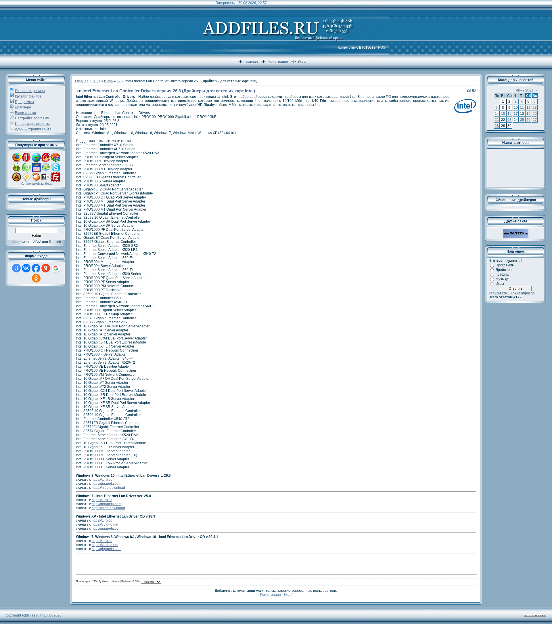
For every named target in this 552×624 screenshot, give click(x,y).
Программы (24, 102)
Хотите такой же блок (36, 183)
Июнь (108, 81)
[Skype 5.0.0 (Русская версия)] (55, 171)
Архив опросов (522, 293)
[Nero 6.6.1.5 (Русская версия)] (46, 161)
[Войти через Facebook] (36, 268)
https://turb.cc (102, 480)
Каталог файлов (28, 96)
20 (535, 114)
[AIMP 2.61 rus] (16, 180)
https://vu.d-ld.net (105, 524)
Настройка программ (32, 118)
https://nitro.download (108, 488)
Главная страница (30, 91)
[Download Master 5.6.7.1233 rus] (36, 161)
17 (119, 81)
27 (535, 120)
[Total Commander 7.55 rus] (36, 171)
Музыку (502, 279)
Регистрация (277, 62)
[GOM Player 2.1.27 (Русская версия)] (36, 180)
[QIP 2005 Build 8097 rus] (16, 171)
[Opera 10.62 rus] (26, 161)
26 (528, 120)
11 (522, 108)
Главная (251, 62)
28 (497, 126)
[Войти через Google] (55, 268)
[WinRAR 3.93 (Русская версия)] (55, 161)
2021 (96, 81)
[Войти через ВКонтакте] (26, 268)
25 (522, 120)
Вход (302, 62)
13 (535, 108)
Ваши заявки (25, 113)
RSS (381, 47)
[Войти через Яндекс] (45, 268)
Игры (500, 284)
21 (497, 120)
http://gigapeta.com (106, 484)
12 (528, 108)
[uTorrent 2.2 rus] (26, 171)
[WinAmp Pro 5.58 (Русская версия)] (26, 180)
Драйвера (23, 107)
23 (509, 120)
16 (509, 114)
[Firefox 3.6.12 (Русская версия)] (16, 161)
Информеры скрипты (32, 124)
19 (528, 114)
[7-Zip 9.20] (46, 180)
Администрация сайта (33, 129)
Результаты (498, 293)
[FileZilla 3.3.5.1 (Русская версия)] (55, 180)
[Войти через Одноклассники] (36, 278)
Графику (502, 274)
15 (503, 114)
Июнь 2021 (524, 90)
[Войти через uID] (16, 268)
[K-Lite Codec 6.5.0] (46, 171)
